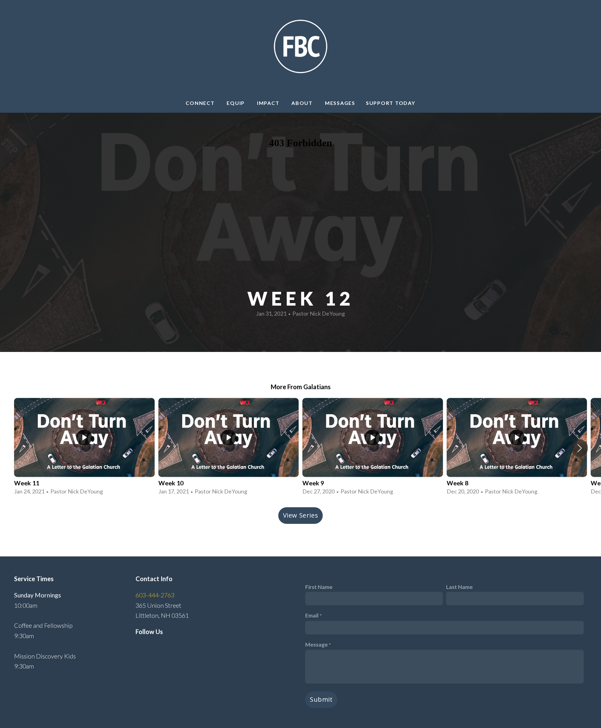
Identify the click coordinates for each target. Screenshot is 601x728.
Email (312, 615)
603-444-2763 (155, 595)
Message (316, 644)
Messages (340, 103)
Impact (269, 103)
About (302, 103)
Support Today (390, 103)
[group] (84, 448)
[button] (579, 448)
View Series (300, 515)
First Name (318, 586)
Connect (201, 103)
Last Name (459, 586)
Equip (236, 103)
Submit (321, 699)
